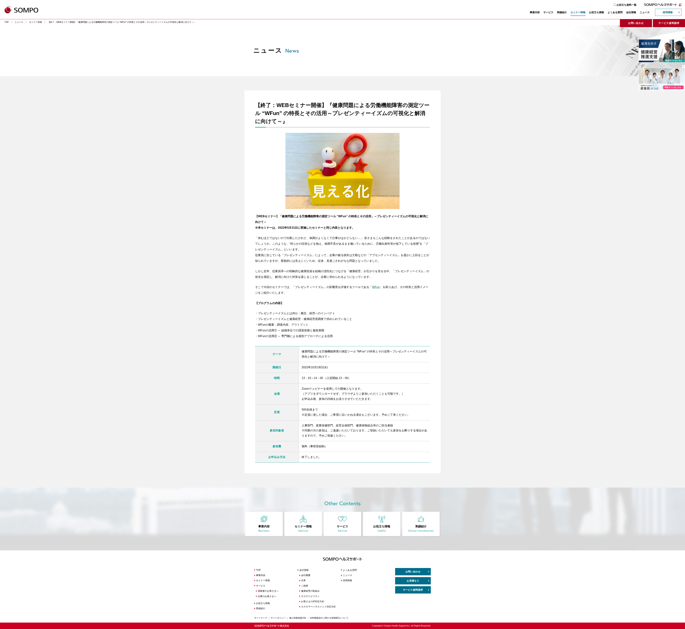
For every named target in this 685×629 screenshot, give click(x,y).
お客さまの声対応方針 (312, 601)
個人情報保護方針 (297, 618)
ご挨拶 (304, 585)
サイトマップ (260, 618)
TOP (258, 570)
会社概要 (305, 575)
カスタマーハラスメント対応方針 (318, 606)
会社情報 (631, 12)
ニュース (645, 12)
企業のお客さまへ (267, 596)
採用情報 (668, 12)
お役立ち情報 (596, 12)
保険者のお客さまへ (268, 591)
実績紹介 (562, 12)
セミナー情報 (577, 12)
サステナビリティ (310, 596)
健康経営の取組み (310, 591)
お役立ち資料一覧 (626, 4)
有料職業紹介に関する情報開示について (329, 618)
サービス (548, 12)
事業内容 (535, 12)
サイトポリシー (278, 618)
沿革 (303, 580)
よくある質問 (615, 12)
